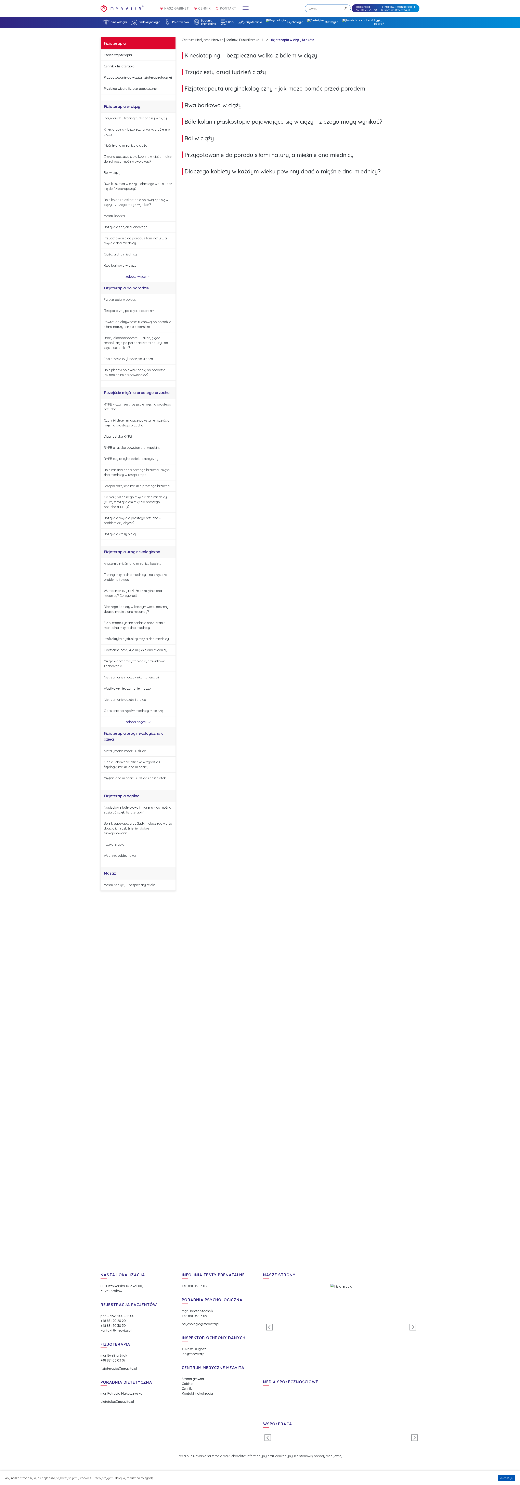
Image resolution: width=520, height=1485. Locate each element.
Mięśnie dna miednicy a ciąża (125, 145)
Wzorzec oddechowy (120, 855)
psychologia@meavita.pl (200, 1324)
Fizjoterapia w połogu (120, 299)
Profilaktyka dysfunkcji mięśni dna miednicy (136, 639)
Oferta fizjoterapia (118, 55)
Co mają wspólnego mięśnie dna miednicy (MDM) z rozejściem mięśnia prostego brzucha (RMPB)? (135, 502)
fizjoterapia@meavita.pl (119, 1368)
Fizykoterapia (114, 844)
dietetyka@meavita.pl (117, 1402)
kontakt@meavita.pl (397, 10)
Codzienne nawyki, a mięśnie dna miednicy (135, 650)
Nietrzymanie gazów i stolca (125, 700)
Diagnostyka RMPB (118, 436)
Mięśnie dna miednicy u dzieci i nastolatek (135, 778)
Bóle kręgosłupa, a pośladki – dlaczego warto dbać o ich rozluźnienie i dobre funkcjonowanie (138, 828)
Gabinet (188, 1384)
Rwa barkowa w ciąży (120, 265)
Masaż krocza (114, 216)
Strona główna (193, 1379)
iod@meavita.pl (193, 1354)
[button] (269, 1327)
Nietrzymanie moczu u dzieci (125, 751)
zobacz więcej (136, 277)
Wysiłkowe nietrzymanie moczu (127, 688)
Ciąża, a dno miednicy (120, 254)
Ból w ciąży (112, 173)
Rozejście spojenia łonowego (125, 227)
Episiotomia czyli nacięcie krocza (128, 359)
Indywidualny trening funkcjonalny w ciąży (135, 118)
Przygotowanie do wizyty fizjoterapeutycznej (138, 77)
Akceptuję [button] (506, 1478)
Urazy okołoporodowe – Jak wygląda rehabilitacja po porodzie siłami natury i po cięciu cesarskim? (136, 343)
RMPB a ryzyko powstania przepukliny (132, 448)
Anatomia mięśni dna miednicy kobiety (132, 563)
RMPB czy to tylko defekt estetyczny (131, 459)
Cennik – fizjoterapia (119, 66)
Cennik (187, 1389)
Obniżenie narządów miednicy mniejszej (134, 711)
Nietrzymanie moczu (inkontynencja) (131, 677)
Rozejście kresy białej (120, 534)
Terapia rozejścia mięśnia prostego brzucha (137, 486)
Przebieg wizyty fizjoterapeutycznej (131, 89)
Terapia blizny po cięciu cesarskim (129, 311)
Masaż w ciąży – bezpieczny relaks (130, 885)
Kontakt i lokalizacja (197, 1393)
